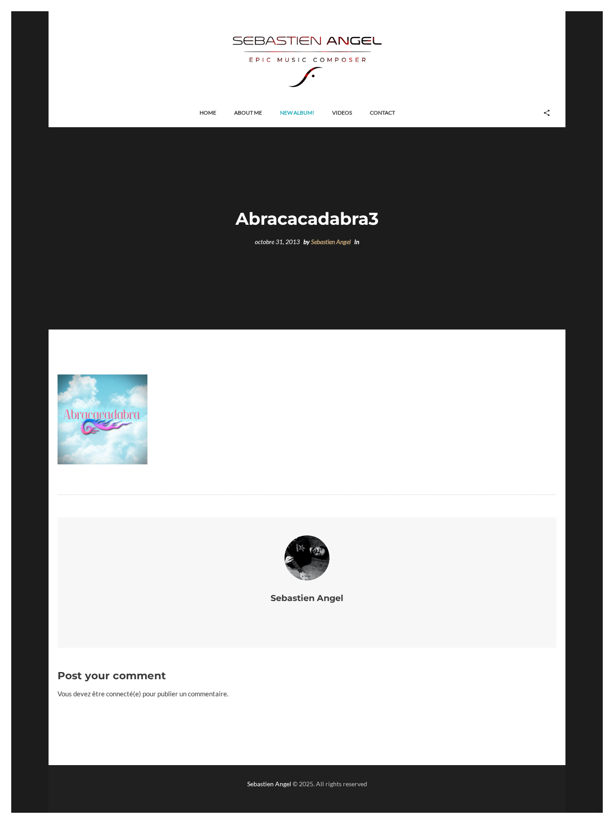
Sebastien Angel (331, 241)
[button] (208, 113)
